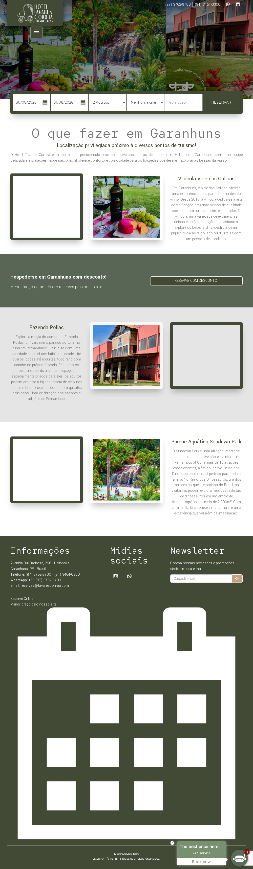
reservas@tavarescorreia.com (45, 585)
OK (237, 578)
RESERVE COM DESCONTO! (196, 280)
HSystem (112, 858)
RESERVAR (221, 102)
